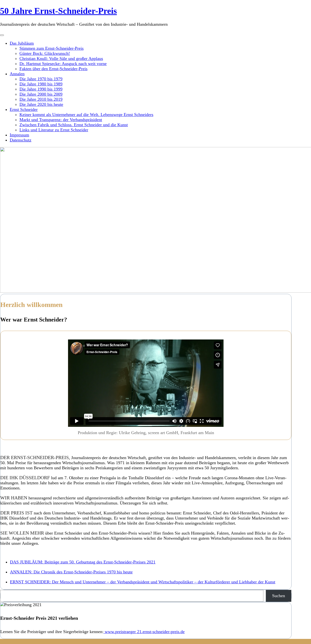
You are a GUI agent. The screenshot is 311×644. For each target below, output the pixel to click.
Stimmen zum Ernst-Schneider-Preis (51, 48)
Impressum (19, 134)
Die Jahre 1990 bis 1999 (40, 89)
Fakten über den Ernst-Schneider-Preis (53, 68)
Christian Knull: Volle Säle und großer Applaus (61, 58)
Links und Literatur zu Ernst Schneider (53, 129)
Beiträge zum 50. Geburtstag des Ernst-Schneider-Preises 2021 (83, 562)
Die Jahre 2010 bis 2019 (40, 99)
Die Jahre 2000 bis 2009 (40, 94)
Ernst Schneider (24, 109)
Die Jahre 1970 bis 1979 (40, 78)
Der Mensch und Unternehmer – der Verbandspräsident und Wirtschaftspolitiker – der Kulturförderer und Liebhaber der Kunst (142, 581)
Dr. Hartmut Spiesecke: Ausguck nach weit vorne (63, 63)
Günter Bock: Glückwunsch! (44, 53)
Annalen (17, 73)
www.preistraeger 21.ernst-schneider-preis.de (144, 631)
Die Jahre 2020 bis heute (41, 104)
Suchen (278, 595)
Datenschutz (20, 140)
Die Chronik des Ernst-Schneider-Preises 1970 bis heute (71, 572)
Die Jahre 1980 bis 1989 (40, 84)
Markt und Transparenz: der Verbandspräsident (60, 119)
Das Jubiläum (22, 43)
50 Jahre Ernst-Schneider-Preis (58, 11)
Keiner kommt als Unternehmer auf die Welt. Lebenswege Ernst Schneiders (86, 114)
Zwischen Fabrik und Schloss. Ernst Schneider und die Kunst (73, 124)
